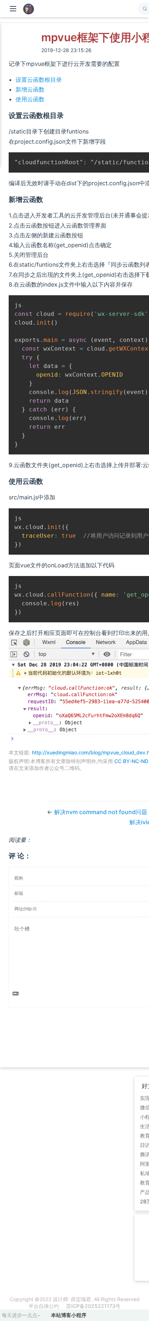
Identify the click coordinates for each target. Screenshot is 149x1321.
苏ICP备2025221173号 (93, 1306)
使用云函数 (30, 99)
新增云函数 (30, 89)
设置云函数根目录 (39, 79)
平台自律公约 (44, 1306)
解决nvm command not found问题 (100, 812)
